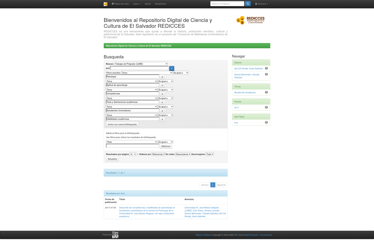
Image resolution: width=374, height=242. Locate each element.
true (236, 122)
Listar (136, 3)
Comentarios (266, 234)
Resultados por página (117, 154)
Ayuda (148, 3)
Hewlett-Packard (250, 234)
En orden (170, 154)
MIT (236, 234)
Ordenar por (145, 154)
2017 (236, 107)
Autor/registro (198, 154)
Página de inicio (121, 3)
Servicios (262, 3)
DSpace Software (204, 234)
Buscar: (110, 63)
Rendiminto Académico (245, 92)
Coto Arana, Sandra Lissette (206, 210)
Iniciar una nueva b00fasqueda (122, 124)
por (107, 68)
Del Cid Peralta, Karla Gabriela (205, 215)
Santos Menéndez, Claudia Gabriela (201, 213)
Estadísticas (160, 3)
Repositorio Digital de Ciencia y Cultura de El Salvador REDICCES (138, 45)
